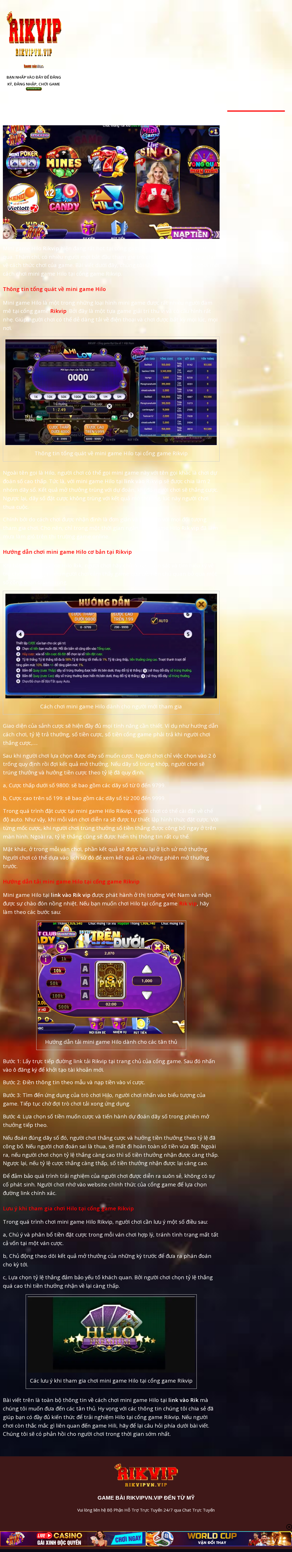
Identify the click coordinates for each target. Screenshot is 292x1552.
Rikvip (58, 310)
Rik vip (188, 903)
